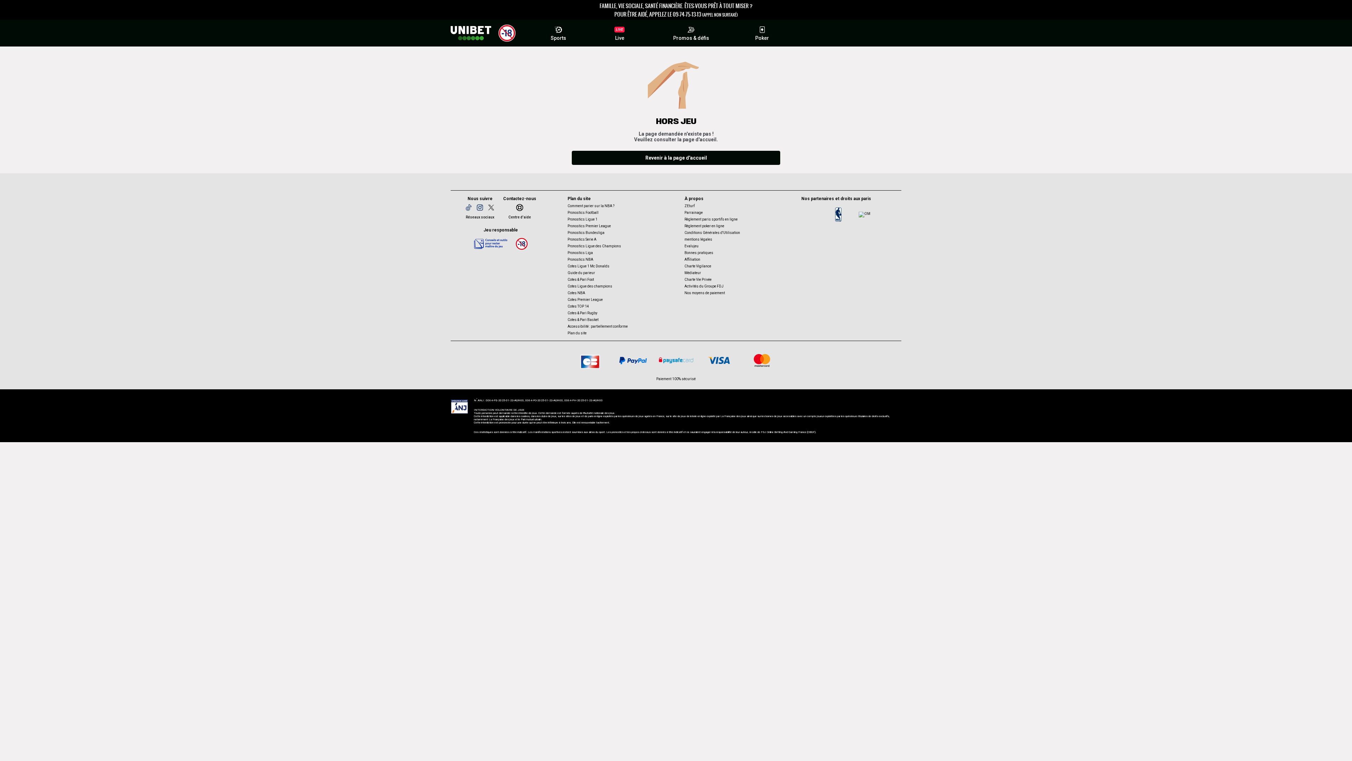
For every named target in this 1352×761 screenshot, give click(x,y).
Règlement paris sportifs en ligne (711, 219)
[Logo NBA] (838, 214)
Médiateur (692, 273)
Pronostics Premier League (589, 226)
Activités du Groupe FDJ (704, 286)
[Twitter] (491, 207)
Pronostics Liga (580, 253)
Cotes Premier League (585, 300)
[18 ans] (521, 243)
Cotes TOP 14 (578, 306)
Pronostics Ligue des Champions (594, 246)
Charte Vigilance (697, 266)
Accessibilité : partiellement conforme (598, 326)
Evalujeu (691, 246)
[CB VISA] (719, 360)
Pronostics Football (583, 213)
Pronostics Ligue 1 (582, 219)
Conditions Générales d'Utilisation (712, 233)
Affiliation (692, 259)
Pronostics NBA (580, 259)
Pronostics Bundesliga (586, 233)
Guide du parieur (581, 273)
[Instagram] (479, 207)
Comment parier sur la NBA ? (591, 206)
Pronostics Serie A (582, 239)
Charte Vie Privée (698, 279)
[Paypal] (633, 360)
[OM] (864, 214)
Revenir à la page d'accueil (676, 158)
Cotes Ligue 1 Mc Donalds (588, 266)
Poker (762, 38)
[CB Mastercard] (762, 360)
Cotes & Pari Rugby (582, 313)
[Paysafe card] (676, 360)
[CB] (590, 360)
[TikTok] (468, 207)
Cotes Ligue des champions (590, 286)
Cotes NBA (576, 293)
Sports (558, 38)
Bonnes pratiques (698, 253)
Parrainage (693, 213)
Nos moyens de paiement (704, 293)
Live (619, 38)
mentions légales (698, 239)
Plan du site (577, 333)
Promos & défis (691, 38)
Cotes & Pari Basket (583, 320)
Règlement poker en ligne (704, 226)
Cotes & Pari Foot (581, 279)
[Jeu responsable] (490, 243)
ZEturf (689, 206)
